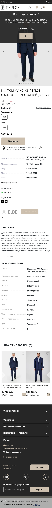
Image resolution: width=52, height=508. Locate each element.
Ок (26, 36)
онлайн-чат (7, 469)
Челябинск (7, 2)
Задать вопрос (39, 467)
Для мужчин (8, 445)
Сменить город (26, 28)
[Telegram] (6, 201)
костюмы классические (24, 256)
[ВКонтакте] (2, 201)
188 (4, 128)
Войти (48, 2)
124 (4, 117)
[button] (3, 51)
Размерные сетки (10, 457)
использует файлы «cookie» (15, 501)
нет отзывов (10, 101)
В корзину (13, 141)
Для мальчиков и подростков (15, 448)
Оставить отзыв (30, 211)
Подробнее (36, 504)
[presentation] (3, 375)
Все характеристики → (10, 183)
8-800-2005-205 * (10, 465)
